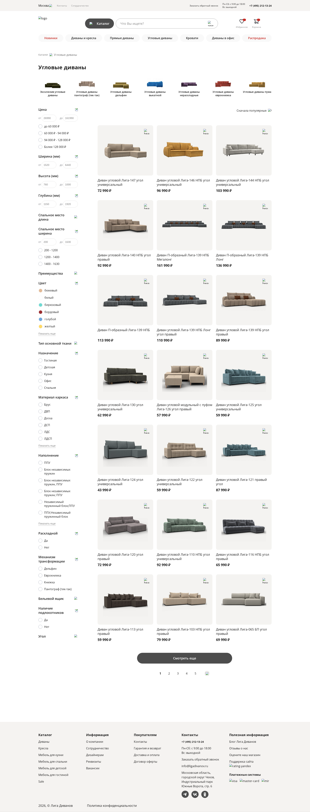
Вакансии (92, 768)
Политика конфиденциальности (112, 805)
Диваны (43, 742)
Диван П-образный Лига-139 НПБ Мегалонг (183, 257)
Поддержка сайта (241, 762)
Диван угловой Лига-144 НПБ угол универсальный (242, 182)
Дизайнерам (95, 755)
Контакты (62, 5)
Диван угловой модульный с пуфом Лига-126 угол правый (184, 407)
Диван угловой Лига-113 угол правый (120, 631)
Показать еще (47, 333)
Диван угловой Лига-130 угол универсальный (120, 407)
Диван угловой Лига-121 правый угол (241, 481)
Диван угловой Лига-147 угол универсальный (120, 182)
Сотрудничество (80, 5)
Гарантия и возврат (147, 748)
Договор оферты (145, 762)
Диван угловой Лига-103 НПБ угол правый (183, 631)
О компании (94, 742)
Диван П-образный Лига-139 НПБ (124, 330)
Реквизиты (93, 762)
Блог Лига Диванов (242, 742)
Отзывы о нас (238, 748)
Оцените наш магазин (244, 755)
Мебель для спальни (52, 762)
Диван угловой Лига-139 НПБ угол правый (242, 332)
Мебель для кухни (50, 755)
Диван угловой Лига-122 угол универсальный (179, 481)
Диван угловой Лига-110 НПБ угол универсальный (183, 556)
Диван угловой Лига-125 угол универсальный (239, 407)
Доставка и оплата (146, 755)
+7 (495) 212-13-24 (260, 5)
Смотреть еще (184, 658)
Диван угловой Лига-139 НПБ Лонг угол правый (184, 332)
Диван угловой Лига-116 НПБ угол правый (242, 556)
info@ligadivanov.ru (195, 766)
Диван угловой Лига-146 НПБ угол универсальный (183, 182)
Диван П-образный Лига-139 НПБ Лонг (242, 257)
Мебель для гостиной (53, 775)
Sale (41, 781)
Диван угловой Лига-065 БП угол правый (241, 631)
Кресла (43, 748)
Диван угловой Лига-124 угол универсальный (120, 481)
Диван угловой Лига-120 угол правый (120, 556)
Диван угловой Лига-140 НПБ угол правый (124, 257)
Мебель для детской (52, 768)
